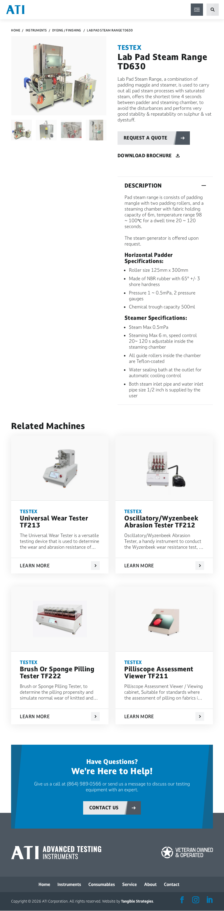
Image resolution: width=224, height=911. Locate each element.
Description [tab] (143, 185)
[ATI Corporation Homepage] (15, 9)
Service (129, 884)
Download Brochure (145, 155)
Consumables (101, 884)
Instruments (36, 30)
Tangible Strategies (137, 901)
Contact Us (104, 808)
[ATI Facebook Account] (182, 900)
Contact (171, 884)
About (150, 884)
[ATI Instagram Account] (195, 900)
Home (15, 30)
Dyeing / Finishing (66, 30)
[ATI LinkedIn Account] (209, 900)
